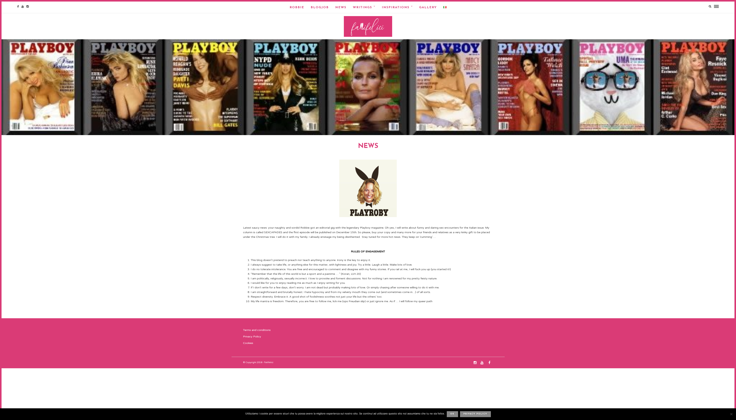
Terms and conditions (257, 330)
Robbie (297, 7)
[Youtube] (22, 6)
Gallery (428, 7)
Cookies (248, 343)
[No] (731, 414)
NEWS (340, 7)
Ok (452, 414)
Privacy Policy (252, 336)
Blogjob (320, 7)
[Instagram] (27, 6)
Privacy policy (475, 414)
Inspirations (395, 7)
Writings (362, 7)
